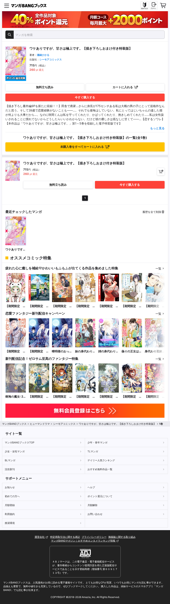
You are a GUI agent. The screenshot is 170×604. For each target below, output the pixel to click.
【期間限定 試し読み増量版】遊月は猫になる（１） (85, 306)
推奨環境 (10, 523)
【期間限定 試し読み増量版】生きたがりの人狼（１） (108, 306)
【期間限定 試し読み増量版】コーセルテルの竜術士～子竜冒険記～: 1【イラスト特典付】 (85, 397)
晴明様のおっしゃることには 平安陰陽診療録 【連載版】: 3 (62, 351)
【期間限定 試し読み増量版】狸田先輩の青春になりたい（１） (155, 306)
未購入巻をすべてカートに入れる (82, 146)
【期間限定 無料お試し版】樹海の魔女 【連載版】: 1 (108, 397)
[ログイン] (153, 5)
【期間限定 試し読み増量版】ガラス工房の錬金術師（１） (62, 306)
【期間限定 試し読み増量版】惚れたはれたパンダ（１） (15, 306)
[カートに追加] (161, 171)
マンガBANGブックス (14, 423)
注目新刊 (10, 469)
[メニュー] (6, 5)
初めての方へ (12, 496)
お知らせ (10, 487)
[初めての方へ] (144, 5)
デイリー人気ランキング (101, 460)
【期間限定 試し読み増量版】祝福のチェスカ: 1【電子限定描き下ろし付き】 (62, 397)
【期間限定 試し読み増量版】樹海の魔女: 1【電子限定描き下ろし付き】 (39, 397)
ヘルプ (91, 487)
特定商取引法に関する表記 (65, 536)
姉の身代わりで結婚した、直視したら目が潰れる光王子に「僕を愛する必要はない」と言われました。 (108, 351)
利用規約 (10, 514)
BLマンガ (10, 460)
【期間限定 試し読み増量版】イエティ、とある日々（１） (39, 306)
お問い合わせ (94, 514)
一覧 (158, 268)
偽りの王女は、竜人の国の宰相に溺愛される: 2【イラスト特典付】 (131, 351)
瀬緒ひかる (43, 54)
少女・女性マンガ (15, 451)
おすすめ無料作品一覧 (99, 469)
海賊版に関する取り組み (122, 536)
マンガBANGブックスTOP (19, 442)
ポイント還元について (99, 496)
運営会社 (40, 536)
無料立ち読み (44, 87)
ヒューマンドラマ (40, 423)
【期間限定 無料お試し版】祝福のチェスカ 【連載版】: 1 (131, 397)
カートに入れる (123, 87)
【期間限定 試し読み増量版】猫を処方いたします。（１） (131, 306)
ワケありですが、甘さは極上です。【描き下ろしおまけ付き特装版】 (15, 249)
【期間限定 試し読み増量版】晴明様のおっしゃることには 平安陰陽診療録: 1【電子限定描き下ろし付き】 (15, 351)
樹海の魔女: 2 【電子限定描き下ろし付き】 (15, 397)
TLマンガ (92, 451)
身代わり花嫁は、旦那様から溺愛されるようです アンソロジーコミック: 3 (155, 351)
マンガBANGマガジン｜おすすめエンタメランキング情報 (83, 540)
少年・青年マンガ (97, 442)
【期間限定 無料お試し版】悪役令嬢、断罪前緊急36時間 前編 (155, 397)
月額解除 (92, 505)
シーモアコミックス (50, 59)
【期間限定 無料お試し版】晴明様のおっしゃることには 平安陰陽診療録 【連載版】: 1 (39, 351)
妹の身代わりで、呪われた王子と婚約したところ (85, 351)
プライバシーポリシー (94, 536)
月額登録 (10, 505)
